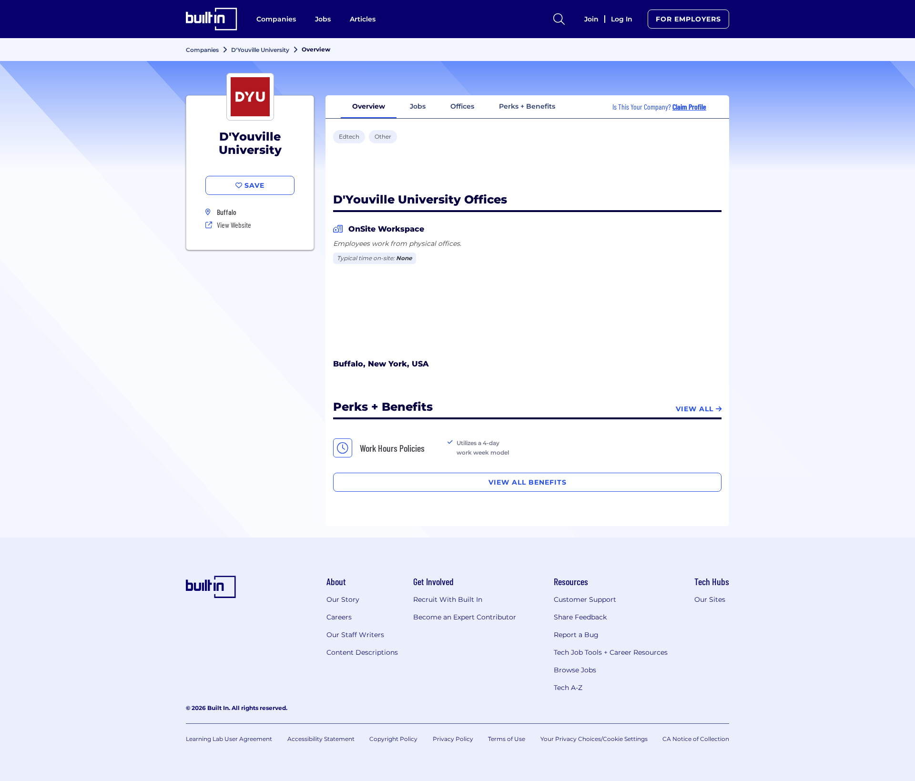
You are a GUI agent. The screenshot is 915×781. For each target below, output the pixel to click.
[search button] (559, 19)
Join (591, 19)
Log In (621, 19)
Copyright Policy (393, 738)
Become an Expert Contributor (464, 617)
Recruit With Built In (447, 599)
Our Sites (709, 599)
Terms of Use (506, 738)
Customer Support (585, 599)
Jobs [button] (418, 106)
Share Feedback (580, 617)
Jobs (323, 19)
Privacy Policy (453, 738)
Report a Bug (576, 634)
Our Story (342, 599)
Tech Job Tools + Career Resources (611, 652)
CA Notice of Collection (695, 738)
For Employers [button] (688, 19)
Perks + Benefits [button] (527, 106)
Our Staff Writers (355, 634)
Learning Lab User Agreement (229, 738)
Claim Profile (689, 106)
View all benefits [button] (527, 482)
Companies (276, 19)
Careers (339, 617)
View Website (234, 224)
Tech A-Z (568, 687)
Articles (363, 19)
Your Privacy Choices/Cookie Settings (594, 738)
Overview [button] (368, 106)
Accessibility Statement (321, 738)
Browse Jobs (575, 670)
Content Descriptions (362, 652)
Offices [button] (462, 106)
